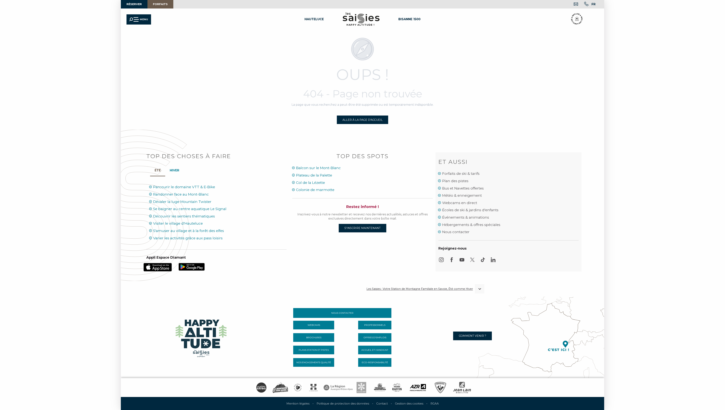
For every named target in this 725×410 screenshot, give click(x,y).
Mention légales (297, 403)
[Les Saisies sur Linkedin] (493, 261)
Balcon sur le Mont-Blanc (318, 168)
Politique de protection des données (343, 403)
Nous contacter (456, 232)
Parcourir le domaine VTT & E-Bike (184, 187)
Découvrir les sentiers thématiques (184, 216)
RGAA (434, 403)
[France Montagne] (280, 387)
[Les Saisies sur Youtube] (462, 261)
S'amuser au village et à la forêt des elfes (188, 231)
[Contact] (573, 4)
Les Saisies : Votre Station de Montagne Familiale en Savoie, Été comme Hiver (419, 288)
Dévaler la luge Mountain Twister (182, 202)
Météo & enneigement (462, 195)
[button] (69, 36)
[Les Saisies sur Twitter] (472, 261)
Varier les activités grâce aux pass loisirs (188, 238)
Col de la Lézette (310, 182)
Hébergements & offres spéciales (471, 225)
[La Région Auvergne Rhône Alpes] (338, 387)
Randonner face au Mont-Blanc (181, 194)
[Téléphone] (583, 4)
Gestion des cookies (409, 403)
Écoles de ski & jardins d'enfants (470, 210)
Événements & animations (465, 217)
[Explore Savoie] (261, 387)
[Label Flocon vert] (361, 387)
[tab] (174, 169)
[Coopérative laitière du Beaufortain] (380, 387)
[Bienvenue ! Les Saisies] (201, 337)
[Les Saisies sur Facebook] (451, 261)
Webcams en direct (459, 203)
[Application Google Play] (191, 266)
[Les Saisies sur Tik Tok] (483, 261)
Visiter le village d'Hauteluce (178, 223)
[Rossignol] (440, 387)
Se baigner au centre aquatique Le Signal (189, 209)
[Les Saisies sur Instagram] (441, 261)
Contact (382, 403)
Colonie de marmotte (315, 190)
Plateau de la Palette (314, 175)
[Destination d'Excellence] (297, 387)
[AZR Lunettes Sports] (418, 387)
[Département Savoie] (313, 387)
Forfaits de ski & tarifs (461, 173)
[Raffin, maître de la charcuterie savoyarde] (397, 387)
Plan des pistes (455, 181)
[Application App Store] (157, 267)
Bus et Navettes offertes (463, 188)
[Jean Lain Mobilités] (462, 387)
